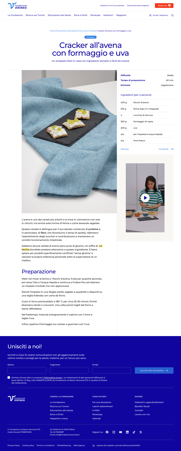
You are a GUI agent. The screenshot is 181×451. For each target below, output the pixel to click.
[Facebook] (107, 432)
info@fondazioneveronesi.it (67, 435)
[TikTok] (134, 432)
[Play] (145, 197)
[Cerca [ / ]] (172, 15)
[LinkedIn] (127, 432)
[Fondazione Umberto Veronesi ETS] (17, 5)
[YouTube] (120, 432)
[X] (140, 432)
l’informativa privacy (53, 377)
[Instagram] (113, 432)
